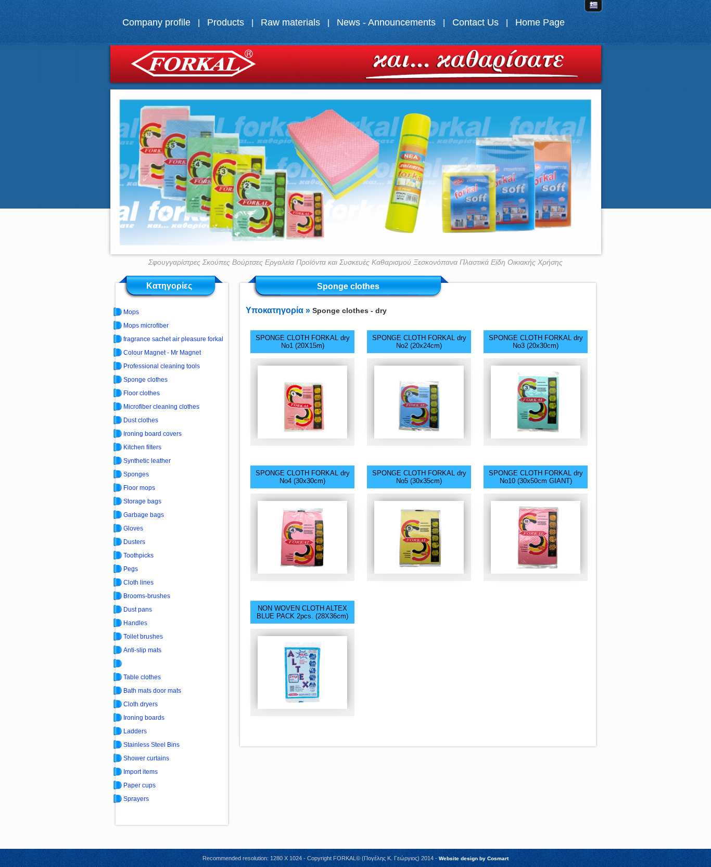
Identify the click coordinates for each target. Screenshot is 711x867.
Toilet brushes (143, 636)
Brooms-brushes (146, 596)
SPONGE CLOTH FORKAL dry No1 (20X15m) (303, 342)
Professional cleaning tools (161, 366)
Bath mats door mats (152, 690)
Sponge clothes (145, 379)
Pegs (130, 569)
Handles (135, 623)
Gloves (133, 528)
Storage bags (142, 501)
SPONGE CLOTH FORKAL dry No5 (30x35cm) (419, 477)
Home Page (540, 22)
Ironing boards (143, 717)
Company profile (156, 22)
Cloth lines (138, 582)
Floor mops (139, 487)
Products (225, 22)
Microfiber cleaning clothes (161, 406)
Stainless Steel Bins (151, 744)
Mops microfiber (146, 325)
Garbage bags (143, 515)
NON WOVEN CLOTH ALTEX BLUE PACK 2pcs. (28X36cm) (302, 612)
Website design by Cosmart (474, 858)
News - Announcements (386, 22)
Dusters (134, 542)
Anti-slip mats (142, 650)
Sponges (136, 474)
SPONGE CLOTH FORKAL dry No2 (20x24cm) (419, 342)
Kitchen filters (142, 447)
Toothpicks (138, 555)
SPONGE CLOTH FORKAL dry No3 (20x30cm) (536, 342)
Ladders (135, 731)
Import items (140, 771)
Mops (131, 312)
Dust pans (137, 609)
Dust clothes (140, 420)
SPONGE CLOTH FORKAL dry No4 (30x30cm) (303, 477)
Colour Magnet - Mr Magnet (162, 352)
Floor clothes (141, 393)
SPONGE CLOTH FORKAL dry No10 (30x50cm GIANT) (536, 477)
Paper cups (139, 785)
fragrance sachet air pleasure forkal (173, 339)
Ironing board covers (152, 433)
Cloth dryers (140, 704)
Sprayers (136, 799)
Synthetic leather (147, 460)
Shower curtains (146, 758)
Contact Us (475, 22)
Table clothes (142, 677)
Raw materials (290, 22)
